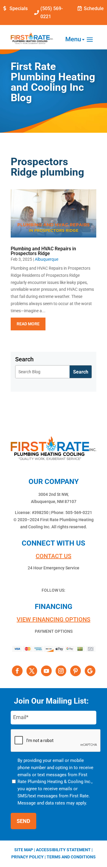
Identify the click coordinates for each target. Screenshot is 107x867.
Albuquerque (46, 259)
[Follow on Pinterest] (75, 671)
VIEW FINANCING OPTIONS (53, 619)
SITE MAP (23, 849)
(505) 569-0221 (51, 12)
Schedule (94, 8)
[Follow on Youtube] (46, 671)
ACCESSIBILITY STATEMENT (63, 849)
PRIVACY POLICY (27, 856)
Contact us (53, 556)
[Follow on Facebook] (17, 671)
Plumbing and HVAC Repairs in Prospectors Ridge (43, 251)
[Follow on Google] (90, 671)
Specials (19, 8)
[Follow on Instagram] (61, 671)
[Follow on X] (31, 671)
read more (28, 323)
